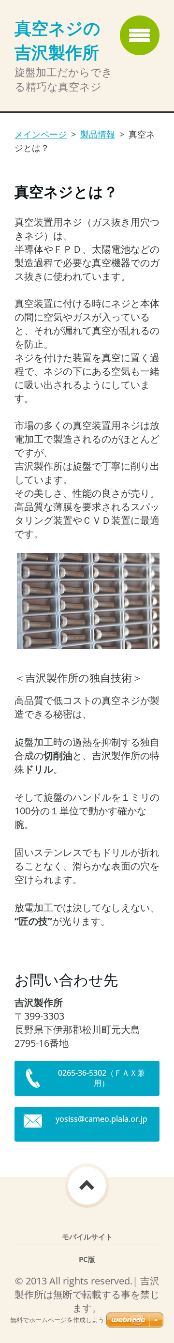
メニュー (140, 35)
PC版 (87, 1259)
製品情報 (97, 134)
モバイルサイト (87, 1236)
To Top (87, 1185)
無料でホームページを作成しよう (57, 1320)
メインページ (40, 134)
